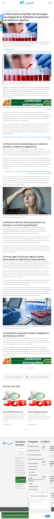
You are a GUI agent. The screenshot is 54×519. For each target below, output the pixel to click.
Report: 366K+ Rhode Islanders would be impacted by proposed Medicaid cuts (14, 377)
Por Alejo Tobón (30, 368)
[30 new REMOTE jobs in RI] (14, 398)
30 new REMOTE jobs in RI (13, 412)
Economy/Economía (33, 450)
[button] (27, 52)
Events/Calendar (33, 463)
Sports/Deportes (33, 494)
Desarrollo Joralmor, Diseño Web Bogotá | (19, 508)
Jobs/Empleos (33, 469)
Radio (30, 483)
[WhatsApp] (1, 21)
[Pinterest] (1, 24)
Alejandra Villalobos (9, 49)
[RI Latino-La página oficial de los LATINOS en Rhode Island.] (27, 3)
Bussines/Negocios (33, 446)
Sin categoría (33, 489)
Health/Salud (7, 11)
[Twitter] (1, 18)
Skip (43, 516)
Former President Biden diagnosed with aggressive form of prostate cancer (40, 377)
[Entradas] (27, 377)
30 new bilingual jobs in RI (37, 412)
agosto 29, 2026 (7, 408)
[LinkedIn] (1, 27)
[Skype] (1, 30)
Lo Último (15, 11)
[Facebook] (1, 15)
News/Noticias (33, 475)
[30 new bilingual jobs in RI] (39, 398)
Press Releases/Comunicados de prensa (33, 479)
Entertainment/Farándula (33, 459)
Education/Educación (33, 455)
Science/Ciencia (33, 486)
